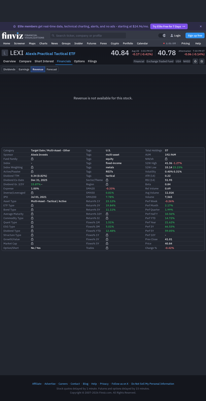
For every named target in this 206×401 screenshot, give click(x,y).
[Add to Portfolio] (202, 61)
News (54, 43)
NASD (186, 61)
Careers (63, 383)
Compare (25, 61)
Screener (19, 43)
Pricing (185, 43)
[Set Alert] (195, 61)
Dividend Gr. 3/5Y (13, 184)
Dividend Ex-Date (13, 180)
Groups (66, 43)
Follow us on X (120, 383)
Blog (85, 383)
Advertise (50, 383)
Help (198, 43)
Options (79, 61)
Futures (91, 43)
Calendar (142, 43)
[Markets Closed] (164, 43)
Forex (103, 43)
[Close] (201, 26)
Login (177, 35)
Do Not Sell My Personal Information (152, 383)
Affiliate (36, 383)
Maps (32, 43)
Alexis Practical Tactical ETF (50, 53)
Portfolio (128, 43)
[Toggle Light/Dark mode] (162, 35)
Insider (78, 43)
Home (6, 43)
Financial (139, 61)
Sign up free (195, 35)
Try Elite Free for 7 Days (167, 26)
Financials (64, 61)
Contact (75, 383)
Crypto (115, 43)
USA (178, 61)
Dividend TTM (11, 175)
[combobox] (88, 35)
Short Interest (44, 61)
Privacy (104, 383)
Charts (43, 43)
